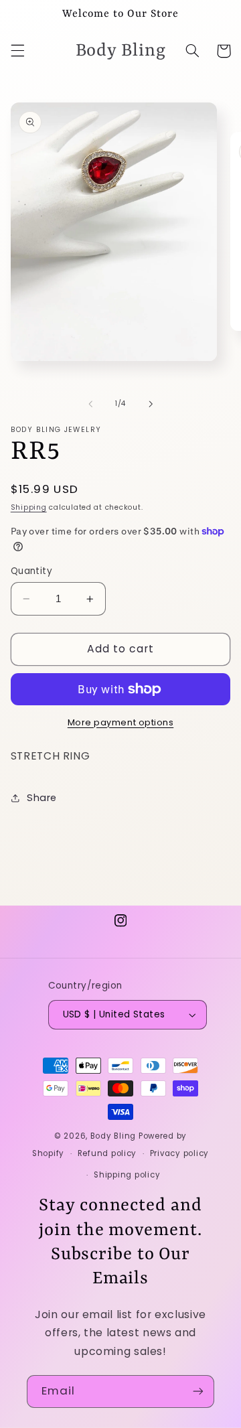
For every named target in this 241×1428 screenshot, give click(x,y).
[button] (17, 50)
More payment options (121, 722)
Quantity (31, 571)
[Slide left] (90, 404)
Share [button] (42, 797)
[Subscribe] (198, 1391)
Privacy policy (179, 1153)
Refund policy (107, 1153)
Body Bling (114, 1136)
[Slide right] (150, 404)
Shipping (29, 507)
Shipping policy (127, 1174)
